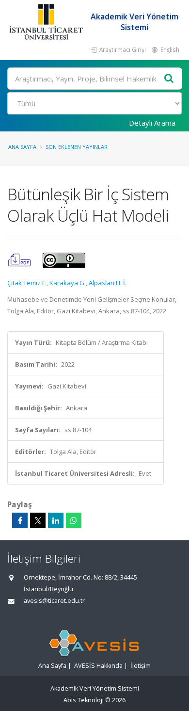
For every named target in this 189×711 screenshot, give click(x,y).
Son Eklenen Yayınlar (77, 146)
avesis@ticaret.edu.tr (54, 601)
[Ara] (169, 79)
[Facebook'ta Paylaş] (20, 520)
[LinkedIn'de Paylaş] (55, 520)
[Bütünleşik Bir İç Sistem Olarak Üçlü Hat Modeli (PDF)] (20, 259)
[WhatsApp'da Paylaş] (73, 520)
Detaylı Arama (152, 123)
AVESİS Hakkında (98, 666)
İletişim (140, 666)
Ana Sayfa (22, 146)
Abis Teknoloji (83, 700)
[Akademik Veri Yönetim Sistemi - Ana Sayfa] (47, 22)
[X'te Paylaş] (38, 520)
